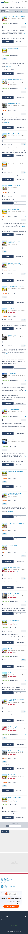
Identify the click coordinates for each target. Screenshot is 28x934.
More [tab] (2, 920)
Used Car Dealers (21, 18)
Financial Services (5, 882)
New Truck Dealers (21, 411)
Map (7, 11)
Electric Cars (4, 881)
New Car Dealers (21, 375)
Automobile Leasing (6, 884)
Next (18, 826)
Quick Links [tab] (4, 916)
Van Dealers (4, 887)
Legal (18, 929)
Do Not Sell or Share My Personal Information (14, 927)
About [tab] (3, 913)
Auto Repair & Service (6, 879)
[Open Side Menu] (26, 2)
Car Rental (3, 885)
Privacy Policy (14, 925)
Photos (23, 26)
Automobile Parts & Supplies (8, 886)
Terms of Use (12, 929)
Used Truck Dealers (12, 18)
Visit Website (20, 41)
